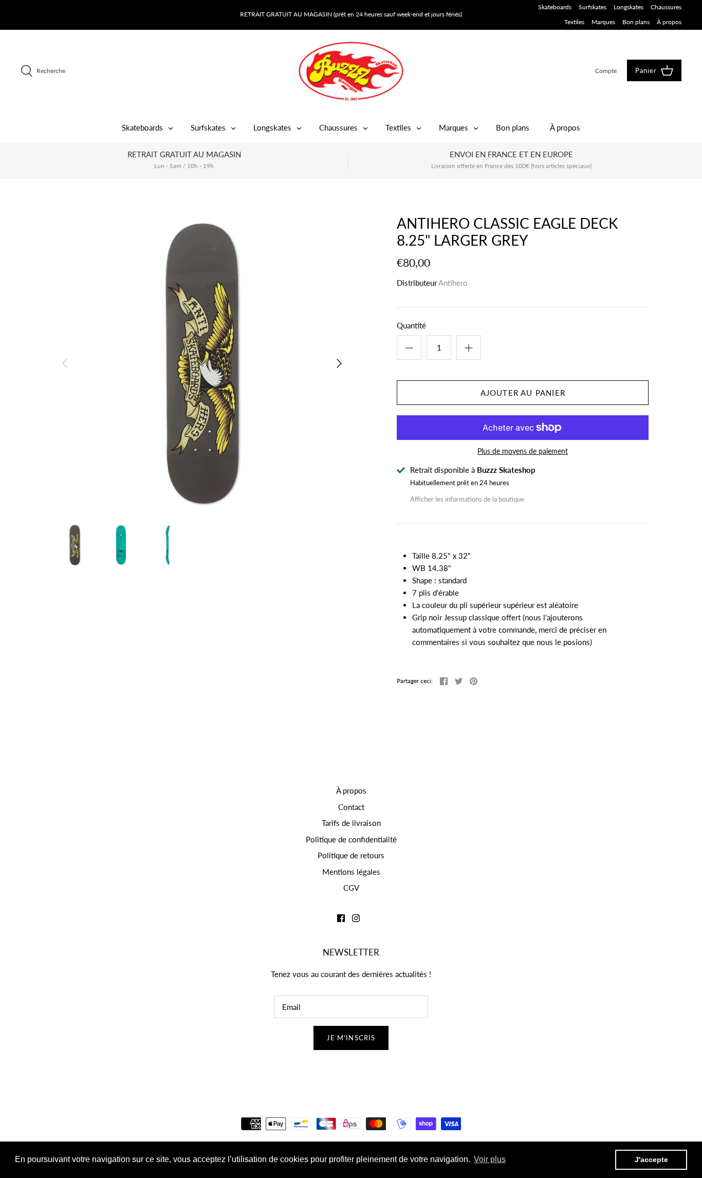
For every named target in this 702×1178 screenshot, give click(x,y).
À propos (669, 22)
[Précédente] (64, 363)
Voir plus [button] (490, 1159)
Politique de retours (351, 855)
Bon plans (636, 22)
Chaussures (666, 7)
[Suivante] (339, 363)
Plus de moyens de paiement (522, 451)
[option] (202, 363)
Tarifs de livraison (351, 822)
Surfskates (592, 7)
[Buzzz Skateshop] (351, 71)
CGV (351, 887)
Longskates (628, 7)
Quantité (411, 325)
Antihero (453, 282)
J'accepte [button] (651, 1159)
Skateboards (554, 7)
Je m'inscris (351, 1038)
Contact (351, 807)
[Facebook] (341, 918)
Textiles (574, 22)
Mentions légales (351, 871)
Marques (603, 22)
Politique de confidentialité (351, 839)
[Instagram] (356, 918)
